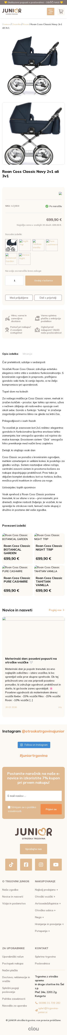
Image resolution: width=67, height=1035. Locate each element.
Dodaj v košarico (43, 280)
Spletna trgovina (45, 956)
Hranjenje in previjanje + (49, 924)
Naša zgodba (10, 889)
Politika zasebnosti (13, 998)
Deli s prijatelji (48, 297)
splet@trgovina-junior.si (48, 1010)
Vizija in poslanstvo (14, 903)
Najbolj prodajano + (46, 889)
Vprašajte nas (33, 849)
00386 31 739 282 (49, 1003)
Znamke (16, 24)
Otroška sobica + (45, 910)
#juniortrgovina (33, 755)
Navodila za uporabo (14, 1005)
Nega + (39, 917)
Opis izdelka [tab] (10, 353)
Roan (26, 24)
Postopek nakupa (12, 963)
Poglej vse (55, 610)
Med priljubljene (19, 297)
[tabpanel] (33, 436)
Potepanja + (42, 931)
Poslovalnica (42, 963)
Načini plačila (10, 970)
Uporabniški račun (13, 956)
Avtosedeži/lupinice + (48, 903)
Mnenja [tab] (27, 353)
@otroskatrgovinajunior (43, 731)
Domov (6, 24)
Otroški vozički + (45, 896)
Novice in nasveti (12, 896)
